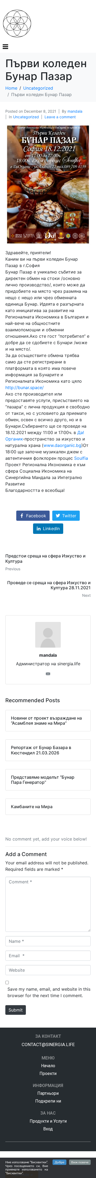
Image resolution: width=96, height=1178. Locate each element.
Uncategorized (26, 117)
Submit (16, 1010)
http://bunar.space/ (24, 387)
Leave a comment (60, 117)
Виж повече (80, 1162)
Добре (59, 1162)
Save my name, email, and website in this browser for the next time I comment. (48, 992)
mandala (74, 111)
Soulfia (81, 458)
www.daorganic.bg (62, 445)
